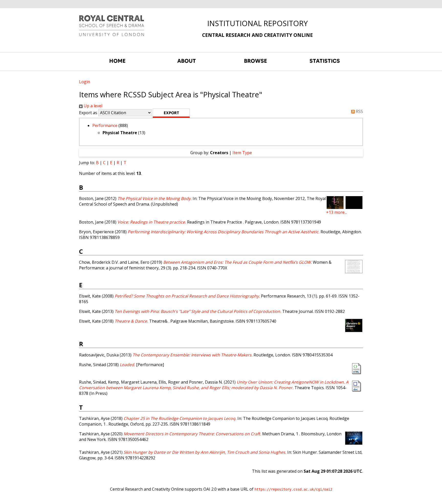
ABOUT (186, 61)
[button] (171, 113)
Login (84, 82)
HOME (117, 61)
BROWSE (255, 61)
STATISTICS (325, 61)
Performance (104, 125)
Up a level (92, 106)
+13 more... (336, 212)
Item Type (242, 152)
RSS (359, 111)
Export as (88, 112)
